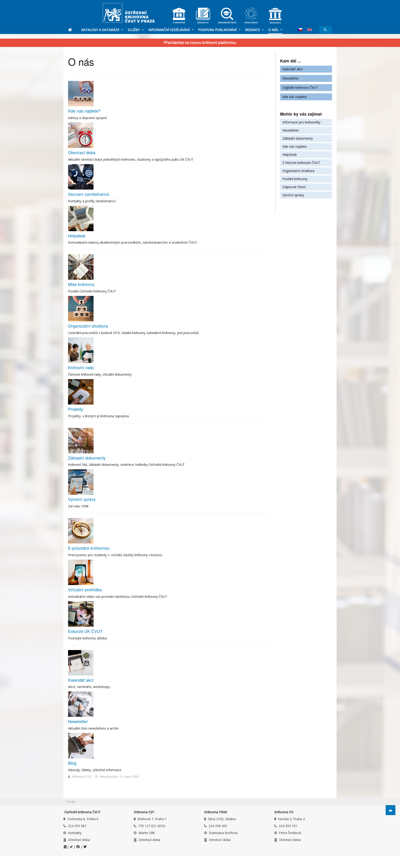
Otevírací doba (81, 152)
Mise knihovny (81, 284)
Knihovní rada (81, 367)
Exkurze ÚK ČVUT (85, 631)
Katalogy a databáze (100, 30)
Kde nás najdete (294, 97)
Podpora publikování (218, 30)
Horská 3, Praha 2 (291, 819)
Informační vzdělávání (169, 30)
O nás (273, 30)
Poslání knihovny (294, 179)
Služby (134, 30)
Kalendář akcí (81, 680)
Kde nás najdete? (84, 111)
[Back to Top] (390, 810)
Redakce (253, 30)
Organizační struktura (88, 326)
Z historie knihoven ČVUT (301, 162)
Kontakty (74, 833)
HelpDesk (289, 154)
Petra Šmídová (290, 833)
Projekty (75, 409)
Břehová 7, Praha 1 (152, 819)
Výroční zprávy (82, 499)
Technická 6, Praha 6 (82, 819)
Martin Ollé (146, 833)
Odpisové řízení (294, 187)
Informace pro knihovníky (301, 122)
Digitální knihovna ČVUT (300, 87)
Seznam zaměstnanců (88, 194)
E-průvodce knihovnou (88, 548)
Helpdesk (76, 236)
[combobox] (325, 30)
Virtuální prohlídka (85, 589)
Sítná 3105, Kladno (222, 819)
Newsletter (78, 721)
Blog (72, 763)
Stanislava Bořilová (223, 833)
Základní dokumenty (87, 458)
